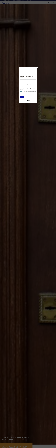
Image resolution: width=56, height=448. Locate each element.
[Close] (37, 67)
